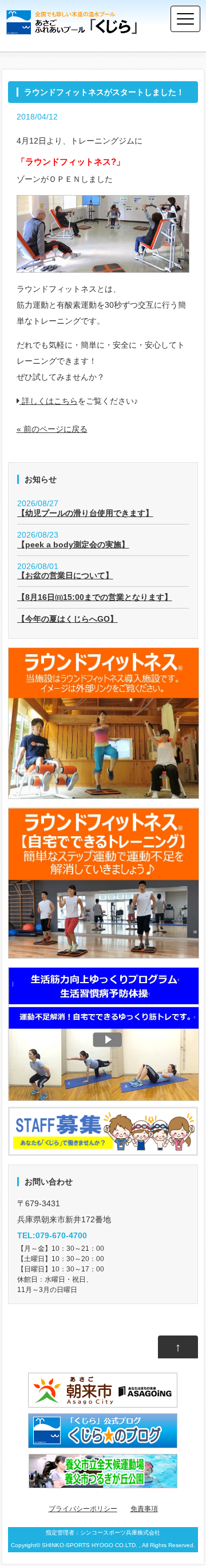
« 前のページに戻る (52, 429)
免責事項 (144, 1509)
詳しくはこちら (48, 401)
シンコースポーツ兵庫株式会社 (120, 1532)
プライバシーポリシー (83, 1509)
